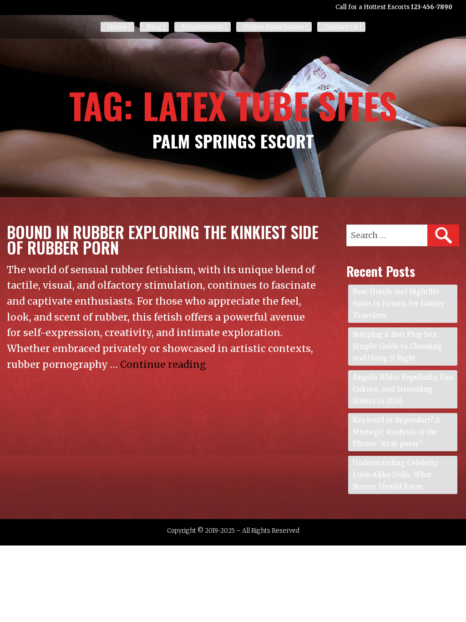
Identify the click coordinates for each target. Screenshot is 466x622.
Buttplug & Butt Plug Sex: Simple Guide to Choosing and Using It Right (397, 346)
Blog (154, 27)
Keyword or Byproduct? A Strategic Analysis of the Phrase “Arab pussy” (396, 432)
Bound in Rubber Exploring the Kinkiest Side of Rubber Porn (163, 239)
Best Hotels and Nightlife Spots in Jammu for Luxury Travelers (399, 303)
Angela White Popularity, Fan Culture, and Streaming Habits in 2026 (403, 389)
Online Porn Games (273, 27)
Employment (202, 27)
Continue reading (163, 364)
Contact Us (341, 27)
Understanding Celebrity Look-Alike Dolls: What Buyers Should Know (395, 475)
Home (117, 27)
